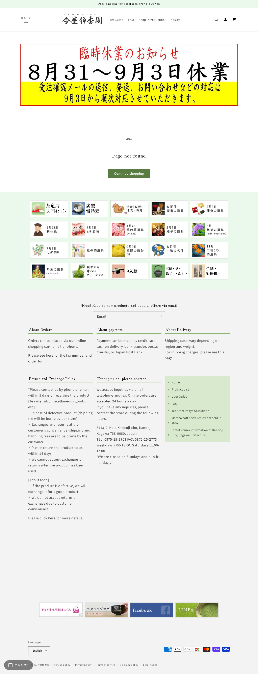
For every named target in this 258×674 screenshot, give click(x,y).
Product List (180, 389)
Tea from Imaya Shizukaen (190, 411)
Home (176, 382)
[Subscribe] (160, 316)
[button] (26, 22)
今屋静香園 (43, 664)
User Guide (179, 396)
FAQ (174, 404)
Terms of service (105, 664)
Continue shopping (129, 173)
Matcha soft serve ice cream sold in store (197, 420)
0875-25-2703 (115, 439)
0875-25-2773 (146, 439)
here (51, 517)
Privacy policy (83, 664)
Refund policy (62, 664)
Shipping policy (129, 664)
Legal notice (150, 664)
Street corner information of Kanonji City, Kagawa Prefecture (197, 432)
